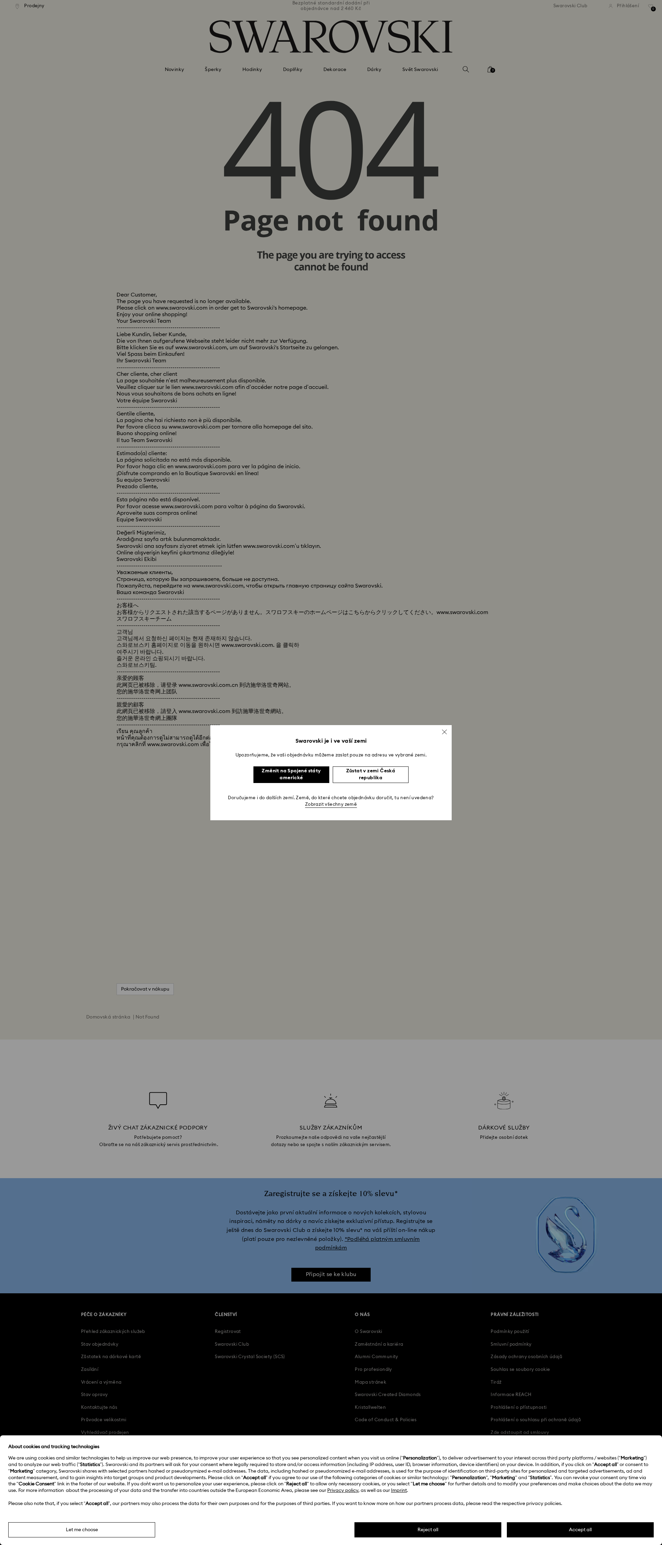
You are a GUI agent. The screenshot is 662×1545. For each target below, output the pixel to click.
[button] (444, 731)
